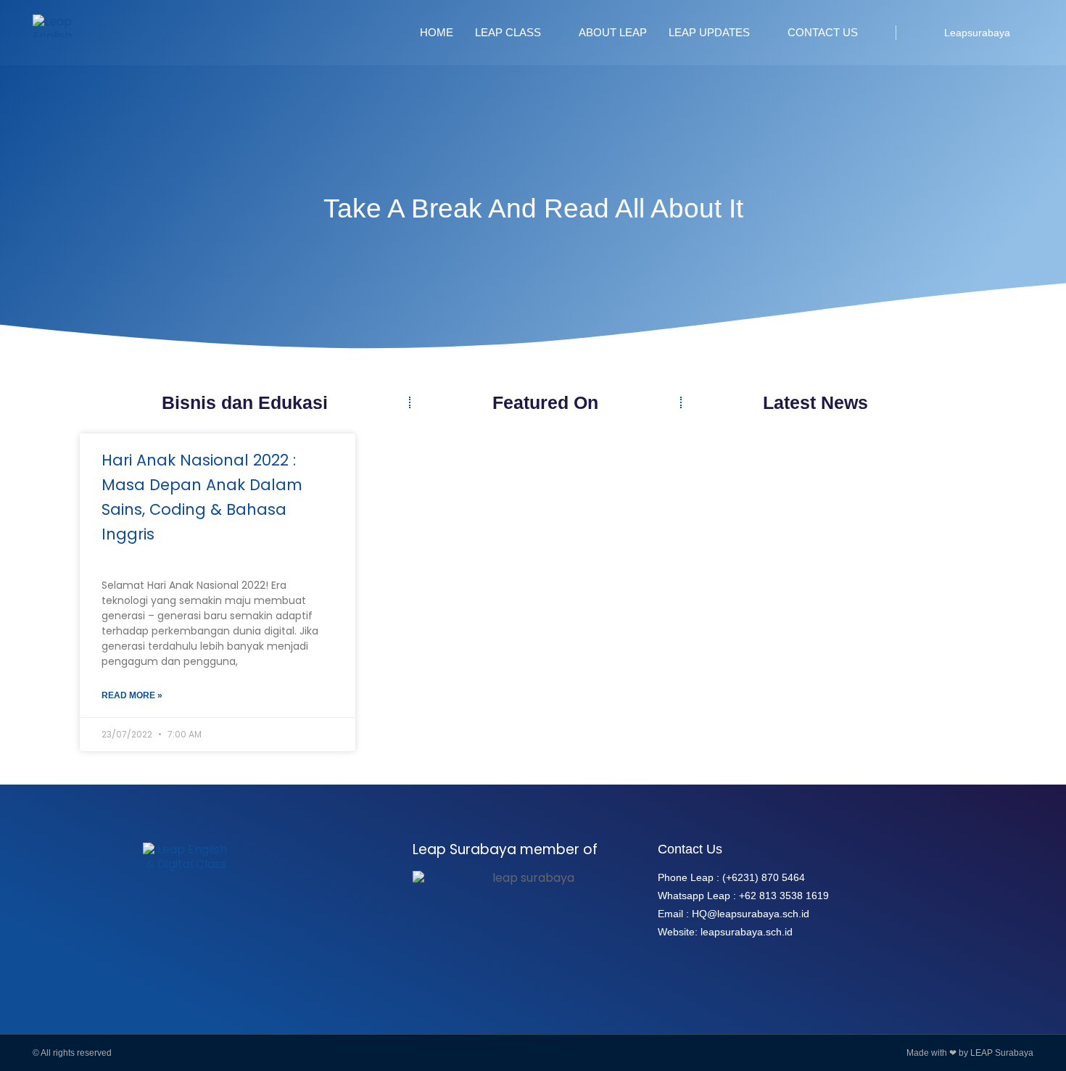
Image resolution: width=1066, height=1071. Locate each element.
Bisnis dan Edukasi (245, 402)
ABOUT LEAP (613, 32)
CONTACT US (823, 32)
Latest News (815, 402)
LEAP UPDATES (709, 32)
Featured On (545, 402)
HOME (436, 32)
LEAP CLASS (508, 32)
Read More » (132, 695)
